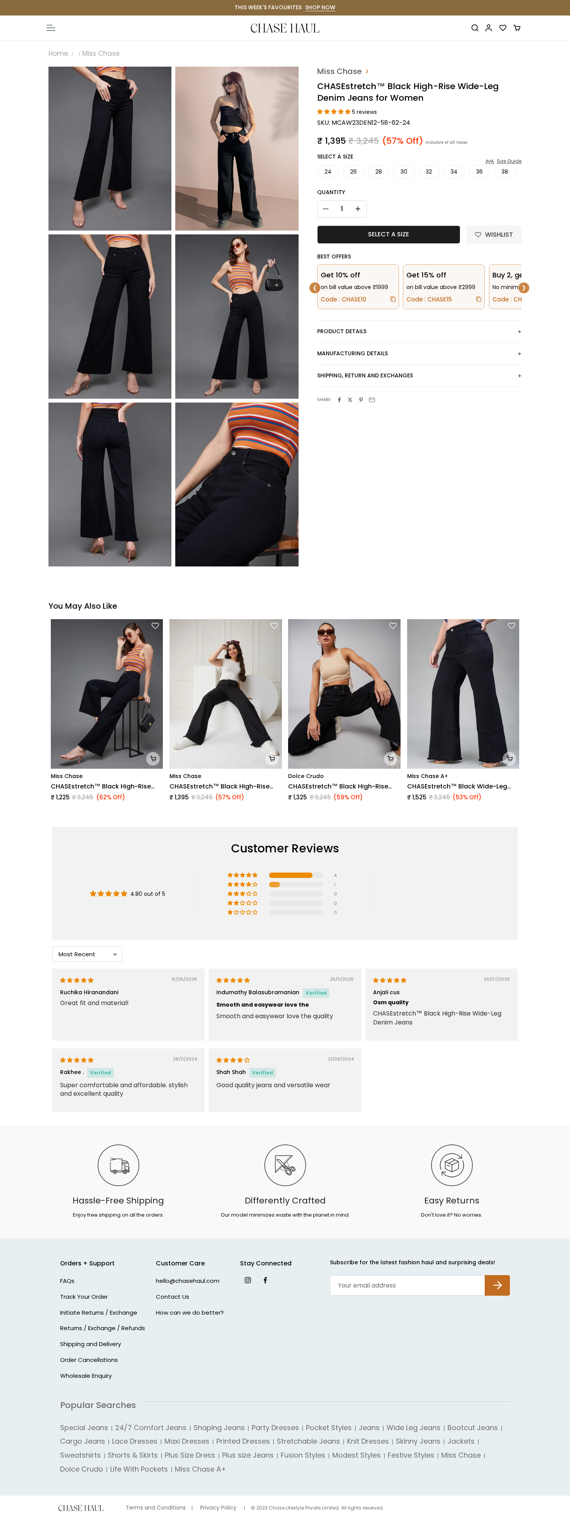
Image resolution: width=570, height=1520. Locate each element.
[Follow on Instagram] (247, 1280)
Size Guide (509, 161)
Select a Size (335, 156)
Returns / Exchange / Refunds (102, 1328)
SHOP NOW (320, 7)
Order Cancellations (89, 1360)
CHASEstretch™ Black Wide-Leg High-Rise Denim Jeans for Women (461, 786)
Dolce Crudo (306, 776)
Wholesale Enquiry (86, 1376)
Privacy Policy (218, 1507)
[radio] (328, 172)
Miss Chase (101, 53)
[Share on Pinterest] (361, 400)
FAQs (67, 1281)
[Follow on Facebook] (265, 1280)
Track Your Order (84, 1297)
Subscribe (497, 1279)
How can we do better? (190, 1312)
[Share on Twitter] (350, 400)
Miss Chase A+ (427, 776)
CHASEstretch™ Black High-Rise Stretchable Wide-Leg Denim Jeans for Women (225, 786)
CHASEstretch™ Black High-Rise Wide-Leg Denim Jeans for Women (105, 786)
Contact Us (172, 1297)
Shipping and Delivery (90, 1344)
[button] (334, 111)
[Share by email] (372, 400)
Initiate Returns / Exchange (98, 1312)
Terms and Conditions (156, 1507)
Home (58, 53)
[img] (76, 980)
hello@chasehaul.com (187, 1281)
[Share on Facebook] (339, 400)
